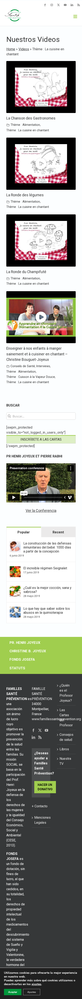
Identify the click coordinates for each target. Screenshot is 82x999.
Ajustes (31, 992)
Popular (23, 532)
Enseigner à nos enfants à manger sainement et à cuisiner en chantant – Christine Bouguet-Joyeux (37, 354)
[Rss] (40, 737)
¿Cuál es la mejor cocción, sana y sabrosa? (47, 590)
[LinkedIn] (33, 737)
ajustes (36, 984)
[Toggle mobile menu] (75, 16)
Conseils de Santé (23, 366)
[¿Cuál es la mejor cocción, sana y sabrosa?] (15, 588)
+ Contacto (40, 806)
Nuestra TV (65, 761)
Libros (64, 749)
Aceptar (12, 992)
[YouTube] (46, 730)
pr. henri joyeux (24, 642)
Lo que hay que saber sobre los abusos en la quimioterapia (46, 611)
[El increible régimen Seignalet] (15, 569)
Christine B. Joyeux (27, 651)
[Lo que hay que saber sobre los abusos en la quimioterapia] (15, 609)
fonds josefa (22, 659)
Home (10, 49)
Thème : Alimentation (25, 125)
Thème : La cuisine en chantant (27, 130)
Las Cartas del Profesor (66, 717)
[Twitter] (40, 730)
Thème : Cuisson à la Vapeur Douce (30, 377)
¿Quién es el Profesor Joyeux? (66, 693)
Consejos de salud (66, 737)
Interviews (43, 366)
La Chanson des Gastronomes (31, 118)
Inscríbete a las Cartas (41, 439)
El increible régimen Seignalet (45, 568)
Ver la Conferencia (41, 510)
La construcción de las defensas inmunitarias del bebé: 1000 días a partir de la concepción (47, 547)
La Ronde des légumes (25, 195)
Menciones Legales (41, 820)
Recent (58, 532)
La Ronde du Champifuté (26, 272)
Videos (24, 49)
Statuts (17, 668)
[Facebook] (33, 730)
